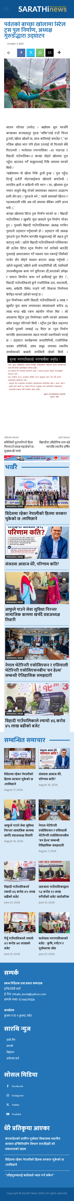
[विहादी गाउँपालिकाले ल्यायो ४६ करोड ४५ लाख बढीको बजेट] (37, 699)
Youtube (16, 1114)
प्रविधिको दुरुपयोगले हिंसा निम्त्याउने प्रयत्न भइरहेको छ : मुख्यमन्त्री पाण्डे (19, 447)
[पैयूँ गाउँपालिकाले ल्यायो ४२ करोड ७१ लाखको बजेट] (20, 922)
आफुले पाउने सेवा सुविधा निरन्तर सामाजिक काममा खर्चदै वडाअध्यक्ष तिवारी (32, 614)
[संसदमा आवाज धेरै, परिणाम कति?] (37, 543)
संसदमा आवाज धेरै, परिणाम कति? (32, 564)
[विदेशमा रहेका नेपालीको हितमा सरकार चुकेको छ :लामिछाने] (37, 492)
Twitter (16, 1105)
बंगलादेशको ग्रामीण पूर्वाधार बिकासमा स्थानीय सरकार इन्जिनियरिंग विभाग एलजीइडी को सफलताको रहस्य (32, 1144)
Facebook (17, 1086)
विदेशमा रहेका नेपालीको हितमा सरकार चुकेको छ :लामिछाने (36, 516)
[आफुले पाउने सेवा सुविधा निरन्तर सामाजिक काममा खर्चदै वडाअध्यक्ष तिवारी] (37, 588)
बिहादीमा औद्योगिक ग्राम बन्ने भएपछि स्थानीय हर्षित (54, 444)
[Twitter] (31, 53)
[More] (59, 53)
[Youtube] (7, 1114)
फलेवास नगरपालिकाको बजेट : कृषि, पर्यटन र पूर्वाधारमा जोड (53, 943)
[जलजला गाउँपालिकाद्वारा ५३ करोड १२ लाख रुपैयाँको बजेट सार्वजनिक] (54, 871)
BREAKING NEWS (14, 506)
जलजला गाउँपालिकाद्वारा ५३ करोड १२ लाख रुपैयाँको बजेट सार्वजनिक (54, 892)
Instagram (18, 1096)
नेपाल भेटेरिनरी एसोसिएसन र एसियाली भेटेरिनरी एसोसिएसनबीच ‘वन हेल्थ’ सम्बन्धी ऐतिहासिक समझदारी (36, 670)
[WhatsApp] (40, 53)
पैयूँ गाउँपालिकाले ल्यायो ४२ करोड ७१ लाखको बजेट (18, 943)
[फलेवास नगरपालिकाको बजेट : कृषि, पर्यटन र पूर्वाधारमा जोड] (54, 922)
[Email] (49, 53)
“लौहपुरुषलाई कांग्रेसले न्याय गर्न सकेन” (29, 1175)
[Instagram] (7, 1095)
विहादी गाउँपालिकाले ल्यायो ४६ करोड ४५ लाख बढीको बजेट (35, 723)
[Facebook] (21, 53)
